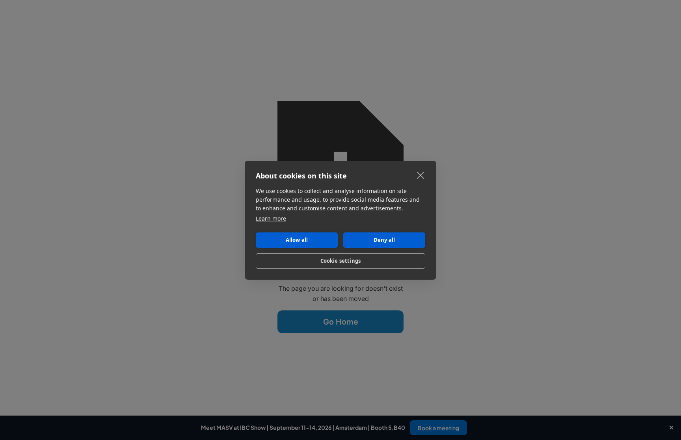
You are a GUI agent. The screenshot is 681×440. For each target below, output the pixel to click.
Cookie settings (340, 260)
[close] (421, 175)
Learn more (271, 218)
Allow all (297, 239)
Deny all (384, 239)
